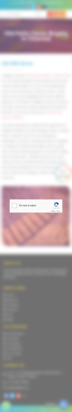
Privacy (53, 211)
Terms (58, 211)
